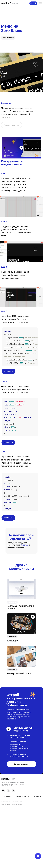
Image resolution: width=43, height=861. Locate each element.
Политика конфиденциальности (12, 802)
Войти (32, 3)
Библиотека (6, 797)
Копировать (8, 371)
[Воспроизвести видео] (22, 148)
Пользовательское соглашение (12, 804)
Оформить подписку (21, 764)
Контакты (38, 797)
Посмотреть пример (11, 125)
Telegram (24, 545)
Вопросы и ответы (22, 797)
